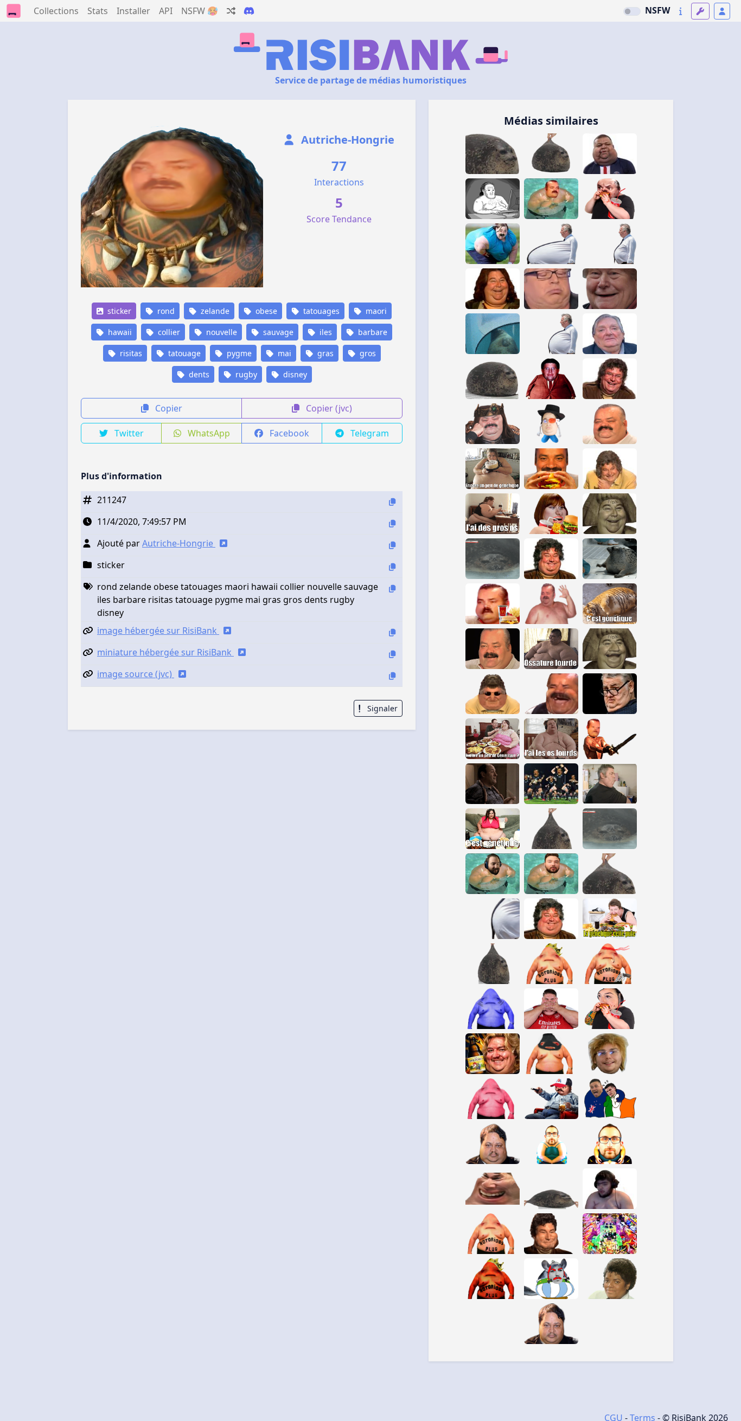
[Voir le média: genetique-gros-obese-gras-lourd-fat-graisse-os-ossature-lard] (610, 918)
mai (283, 353)
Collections (56, 11)
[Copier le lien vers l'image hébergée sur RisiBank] (392, 632)
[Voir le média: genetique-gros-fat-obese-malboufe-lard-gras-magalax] (492, 738)
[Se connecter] (722, 11)
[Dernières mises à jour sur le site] (680, 11)
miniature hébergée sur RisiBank (165, 652)
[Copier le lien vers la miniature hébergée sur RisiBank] (392, 654)
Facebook (288, 433)
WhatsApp (208, 433)
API (166, 11)
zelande (214, 311)
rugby (245, 374)
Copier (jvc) (328, 408)
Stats (97, 11)
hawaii (119, 332)
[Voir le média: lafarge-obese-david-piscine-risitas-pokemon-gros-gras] (551, 873)
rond (165, 311)
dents (198, 374)
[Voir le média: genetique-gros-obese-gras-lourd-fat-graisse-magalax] (492, 828)
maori (375, 311)
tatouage (183, 353)
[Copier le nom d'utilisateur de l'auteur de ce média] (392, 545)
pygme (238, 353)
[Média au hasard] (231, 11)
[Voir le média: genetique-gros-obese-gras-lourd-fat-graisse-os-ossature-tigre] (610, 603)
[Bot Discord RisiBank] (249, 11)
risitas (130, 353)
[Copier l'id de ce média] (392, 501)
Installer (133, 11)
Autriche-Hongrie (346, 139)
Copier (167, 408)
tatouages (320, 311)
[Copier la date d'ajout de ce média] (392, 523)
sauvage (277, 332)
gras (324, 353)
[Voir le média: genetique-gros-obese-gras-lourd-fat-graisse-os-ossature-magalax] (492, 468)
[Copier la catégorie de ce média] (392, 566)
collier (168, 332)
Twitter (128, 433)
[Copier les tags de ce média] (392, 588)
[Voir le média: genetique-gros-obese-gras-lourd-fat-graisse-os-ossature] (551, 648)
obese (265, 311)
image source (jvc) (135, 674)
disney (294, 374)
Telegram (368, 433)
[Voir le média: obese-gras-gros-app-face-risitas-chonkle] (610, 423)
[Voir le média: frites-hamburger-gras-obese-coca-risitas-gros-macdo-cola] (492, 603)
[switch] (632, 11)
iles (324, 332)
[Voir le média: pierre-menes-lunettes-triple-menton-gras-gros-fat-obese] (610, 693)
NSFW (657, 10)
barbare (371, 332)
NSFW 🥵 (199, 11)
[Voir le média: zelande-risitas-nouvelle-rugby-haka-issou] (551, 783)
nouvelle (220, 332)
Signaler (381, 708)
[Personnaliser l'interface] (700, 11)
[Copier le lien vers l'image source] (392, 675)
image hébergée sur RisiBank (158, 630)
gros (366, 353)
